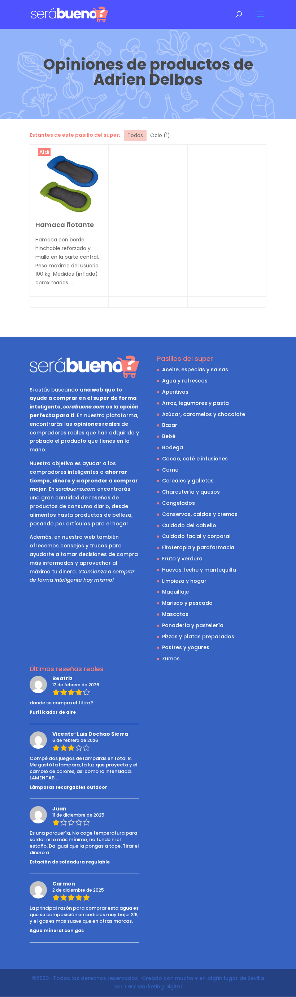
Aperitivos (175, 391)
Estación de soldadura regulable (70, 862)
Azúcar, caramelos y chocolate (203, 414)
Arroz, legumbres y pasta (195, 403)
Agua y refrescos (185, 380)
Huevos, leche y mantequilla (199, 569)
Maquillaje (175, 591)
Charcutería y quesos (191, 491)
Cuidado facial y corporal (196, 536)
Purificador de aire (53, 712)
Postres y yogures (185, 647)
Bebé (168, 436)
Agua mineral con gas (57, 930)
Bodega (172, 447)
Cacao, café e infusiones (195, 458)
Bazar (169, 425)
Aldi (44, 152)
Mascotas (175, 614)
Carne (170, 469)
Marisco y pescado (187, 603)
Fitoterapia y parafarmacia (198, 547)
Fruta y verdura (182, 558)
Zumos (171, 658)
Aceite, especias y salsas (195, 369)
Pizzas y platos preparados (198, 636)
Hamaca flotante (64, 224)
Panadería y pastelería (192, 625)
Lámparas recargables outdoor (68, 787)
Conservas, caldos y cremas (200, 514)
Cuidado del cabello (189, 525)
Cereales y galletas (188, 480)
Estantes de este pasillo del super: (75, 135)
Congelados (178, 503)
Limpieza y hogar (184, 581)
